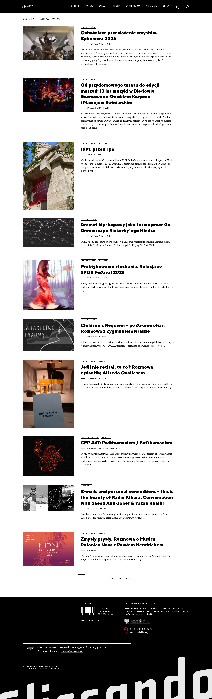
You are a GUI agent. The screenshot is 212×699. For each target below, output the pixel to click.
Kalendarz (151, 6)
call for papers (90, 437)
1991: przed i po (98, 149)
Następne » (125, 578)
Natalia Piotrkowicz (98, 509)
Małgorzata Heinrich (98, 44)
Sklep (166, 6)
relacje (103, 143)
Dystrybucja (133, 6)
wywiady (103, 361)
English (106, 437)
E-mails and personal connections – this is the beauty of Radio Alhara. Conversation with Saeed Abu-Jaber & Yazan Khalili (127, 497)
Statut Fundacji (90, 621)
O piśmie (75, 6)
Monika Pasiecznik (97, 378)
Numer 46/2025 (89, 219)
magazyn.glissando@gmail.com (91, 647)
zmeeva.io (53, 669)
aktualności (88, 27)
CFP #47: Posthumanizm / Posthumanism (126, 442)
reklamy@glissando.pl (72, 651)
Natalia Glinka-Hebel (98, 108)
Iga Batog (92, 448)
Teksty (117, 6)
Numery (89, 6)
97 (112, 578)
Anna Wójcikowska (97, 337)
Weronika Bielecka (97, 278)
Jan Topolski (94, 155)
